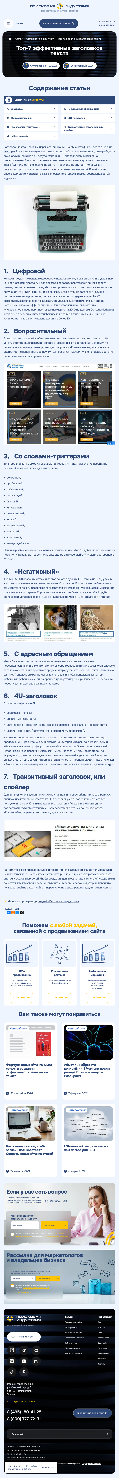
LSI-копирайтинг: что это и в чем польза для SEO (86, 1148)
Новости (101, 1327)
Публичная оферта (16, 1454)
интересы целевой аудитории (78, 883)
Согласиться (47, 1467)
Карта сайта (103, 1343)
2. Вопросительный (19, 118)
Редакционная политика (91, 1463)
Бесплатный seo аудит (56, 23)
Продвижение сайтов (73, 1322)
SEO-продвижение (22, 973)
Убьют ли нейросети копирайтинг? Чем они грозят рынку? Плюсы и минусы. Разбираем (87, 1070)
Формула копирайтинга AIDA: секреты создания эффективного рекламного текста (29, 1070)
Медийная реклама (72, 1348)
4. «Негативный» (17, 136)
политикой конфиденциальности (56, 1236)
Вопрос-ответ (103, 1338)
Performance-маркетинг (97, 973)
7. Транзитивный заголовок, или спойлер (83, 128)
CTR (63, 156)
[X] (22, 912)
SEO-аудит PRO (71, 1327)
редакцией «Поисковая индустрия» (56, 901)
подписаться (44, 1278)
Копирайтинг (19, 1028)
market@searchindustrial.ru (22, 1401)
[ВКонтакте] (9, 912)
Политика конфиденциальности (23, 1447)
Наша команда (103, 1353)
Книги (100, 1332)
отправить (50, 1225)
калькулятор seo (22, 1337)
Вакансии (101, 1358)
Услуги (69, 1316)
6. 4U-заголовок (74, 118)
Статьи (19, 38)
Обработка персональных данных (24, 1450)
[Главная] (10, 38)
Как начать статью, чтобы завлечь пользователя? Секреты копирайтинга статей (29, 1150)
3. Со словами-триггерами (23, 127)
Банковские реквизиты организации (26, 1458)
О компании (102, 1348)
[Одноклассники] (13, 912)
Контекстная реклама (59, 973)
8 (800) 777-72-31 (107, 25)
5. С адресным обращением (81, 109)
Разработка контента (73, 1353)
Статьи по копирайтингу (40, 38)
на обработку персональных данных (36, 1288)
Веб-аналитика (71, 1343)
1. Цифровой (15, 109)
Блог (99, 1322)
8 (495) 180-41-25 (107, 22)
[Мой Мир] (17, 912)
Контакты (101, 1364)
